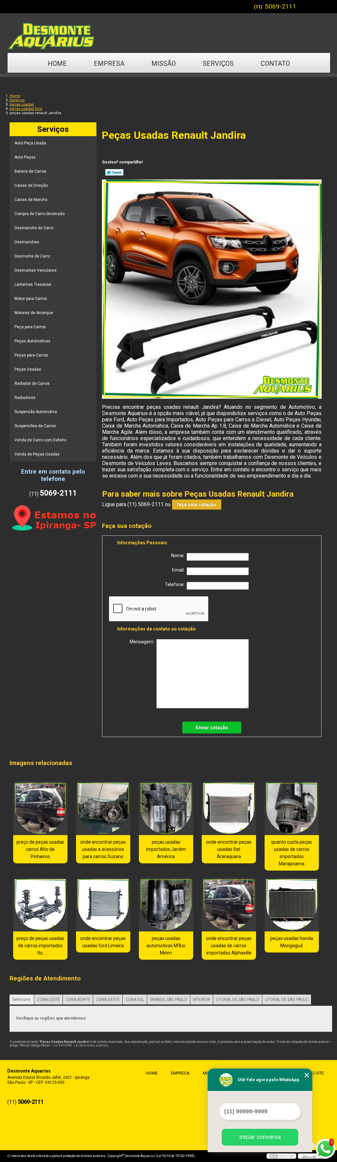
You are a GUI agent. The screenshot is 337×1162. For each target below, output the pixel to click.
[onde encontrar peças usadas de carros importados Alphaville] (229, 904)
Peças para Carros (31, 355)
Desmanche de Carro (33, 228)
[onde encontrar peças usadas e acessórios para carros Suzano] (103, 808)
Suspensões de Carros (35, 426)
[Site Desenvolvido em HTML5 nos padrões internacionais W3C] (281, 1156)
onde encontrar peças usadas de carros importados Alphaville (228, 945)
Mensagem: (143, 641)
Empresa (109, 63)
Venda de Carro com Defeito (40, 440)
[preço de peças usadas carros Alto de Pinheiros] (40, 808)
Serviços (218, 63)
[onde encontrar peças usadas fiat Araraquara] (229, 808)
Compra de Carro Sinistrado (39, 213)
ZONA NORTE (77, 999)
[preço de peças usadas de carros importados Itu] (40, 904)
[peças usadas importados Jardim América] (166, 808)
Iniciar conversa (260, 1137)
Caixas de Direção (31, 185)
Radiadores (25, 397)
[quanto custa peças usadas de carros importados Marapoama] (292, 808)
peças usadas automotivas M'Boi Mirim (165, 945)
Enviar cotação (211, 727)
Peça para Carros (30, 327)
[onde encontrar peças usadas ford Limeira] (103, 904)
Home (57, 63)
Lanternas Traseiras (32, 284)
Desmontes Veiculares (35, 270)
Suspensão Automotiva (35, 411)
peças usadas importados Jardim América (166, 849)
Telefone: (176, 584)
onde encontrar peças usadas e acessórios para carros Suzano (103, 849)
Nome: (179, 555)
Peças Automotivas (32, 341)
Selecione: (21, 999)
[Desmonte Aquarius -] (168, 33)
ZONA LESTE (48, 999)
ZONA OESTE (108, 999)
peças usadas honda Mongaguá (291, 942)
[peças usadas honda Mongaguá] (292, 904)
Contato (275, 63)
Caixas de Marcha (30, 199)
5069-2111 (280, 6)
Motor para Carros (30, 298)
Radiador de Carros (32, 383)
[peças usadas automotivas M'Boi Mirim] (166, 904)
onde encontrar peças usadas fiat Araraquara (228, 849)
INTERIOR (201, 999)
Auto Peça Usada (30, 143)
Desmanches (26, 242)
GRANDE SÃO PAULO (168, 999)
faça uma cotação (196, 504)
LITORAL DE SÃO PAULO (237, 999)
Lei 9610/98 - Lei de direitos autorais (81, 1045)
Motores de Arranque (33, 312)
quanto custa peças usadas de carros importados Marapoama (291, 852)
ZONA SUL (134, 999)
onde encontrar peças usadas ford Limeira (103, 942)
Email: (179, 570)
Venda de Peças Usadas (37, 454)
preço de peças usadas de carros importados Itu (40, 945)
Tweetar (114, 172)
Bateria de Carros (30, 171)
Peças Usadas (27, 369)
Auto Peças (25, 157)
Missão (163, 63)
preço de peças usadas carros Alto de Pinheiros (40, 849)
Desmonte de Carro (32, 256)
